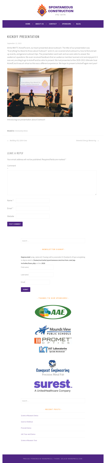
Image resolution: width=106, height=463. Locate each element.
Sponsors (66, 24)
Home (27, 24)
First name (25, 267)
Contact (53, 24)
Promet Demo (26, 428)
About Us (39, 24)
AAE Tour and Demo (28, 434)
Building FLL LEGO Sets (18, 141)
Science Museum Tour (29, 440)
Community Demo (21, 131)
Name (10, 200)
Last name (24, 274)
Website (10, 216)
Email (10, 208)
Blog (78, 24)
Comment (11, 167)
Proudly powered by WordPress (37, 459)
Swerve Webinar (27, 422)
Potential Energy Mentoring (86, 141)
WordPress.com (75, 459)
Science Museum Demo (29, 415)
